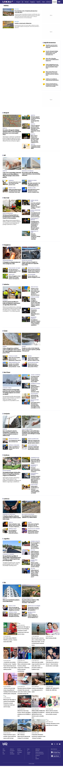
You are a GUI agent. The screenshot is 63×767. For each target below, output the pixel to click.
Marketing (37, 749)
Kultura (11, 752)
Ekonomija (11, 180)
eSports (19, 749)
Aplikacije (37, 755)
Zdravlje (12, 749)
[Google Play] (55, 752)
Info (3, 749)
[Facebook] (52, 744)
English (28, 752)
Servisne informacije (8, 260)
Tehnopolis (19, 750)
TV (27, 750)
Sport (4, 750)
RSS (36, 757)
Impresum (37, 750)
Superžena (12, 753)
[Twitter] (54, 744)
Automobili (19, 752)
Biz (3, 752)
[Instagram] (57, 744)
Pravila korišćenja (39, 752)
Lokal (18, 753)
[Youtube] (59, 744)
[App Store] (55, 755)
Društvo (5, 128)
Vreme (28, 753)
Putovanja (12, 750)
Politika (17, 9)
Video (28, 749)
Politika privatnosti (39, 753)
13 (43, 45)
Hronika (5, 346)
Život (4, 753)
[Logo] (8, 2)
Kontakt (37, 758)
